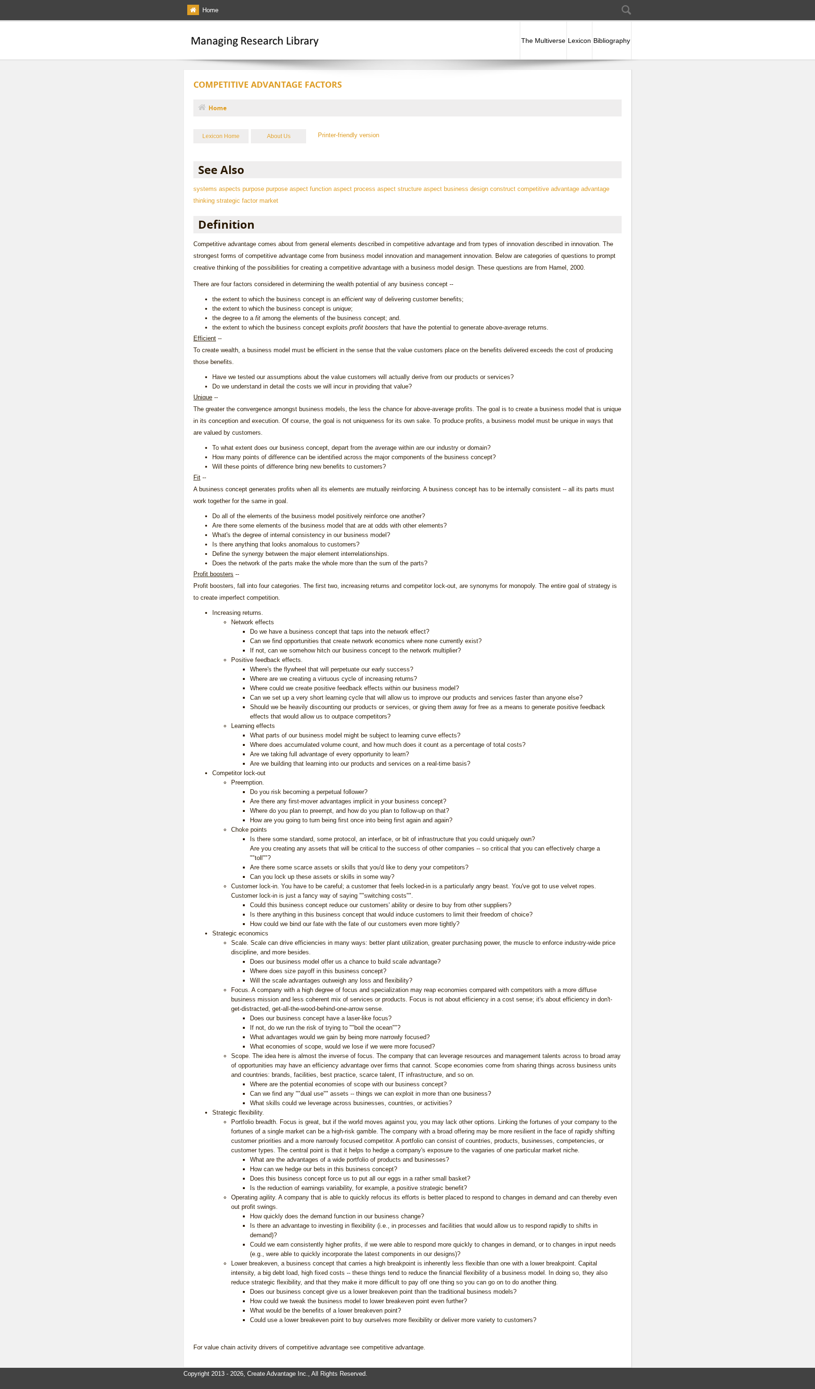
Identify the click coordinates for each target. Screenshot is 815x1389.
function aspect (331, 188)
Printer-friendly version (348, 135)
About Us (279, 136)
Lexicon (579, 40)
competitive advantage (548, 188)
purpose (253, 188)
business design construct (480, 188)
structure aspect (420, 188)
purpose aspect (287, 188)
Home (210, 10)
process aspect (375, 188)
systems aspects (217, 188)
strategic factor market (247, 200)
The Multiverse (543, 40)
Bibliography (611, 40)
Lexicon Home (221, 136)
